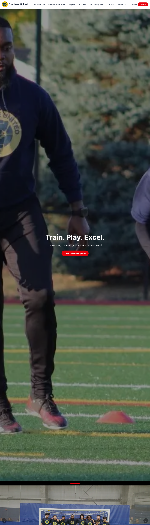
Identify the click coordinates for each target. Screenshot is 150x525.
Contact (111, 4)
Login (134, 4)
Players (72, 4)
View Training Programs (75, 253)
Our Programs (39, 4)
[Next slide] (145, 520)
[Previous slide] (4, 520)
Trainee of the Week (57, 4)
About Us (122, 4)
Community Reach (97, 4)
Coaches (82, 4)
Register (143, 4)
